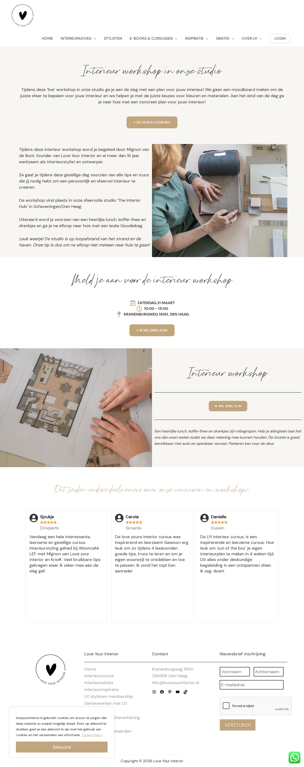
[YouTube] (178, 692)
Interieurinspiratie (101, 689)
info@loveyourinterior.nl (175, 683)
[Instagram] (154, 692)
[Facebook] (162, 692)
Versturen (238, 725)
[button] (280, 38)
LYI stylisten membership (108, 696)
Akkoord (62, 747)
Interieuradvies (98, 683)
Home (90, 669)
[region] (62, 732)
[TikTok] (185, 692)
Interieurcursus (99, 676)
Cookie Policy (92, 735)
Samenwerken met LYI (105, 703)
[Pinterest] (170, 692)
